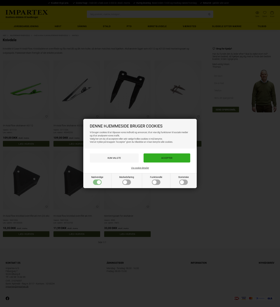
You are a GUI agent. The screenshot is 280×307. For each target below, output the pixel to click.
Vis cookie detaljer (140, 168)
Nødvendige (97, 177)
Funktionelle (156, 177)
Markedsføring (126, 177)
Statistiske (183, 177)
